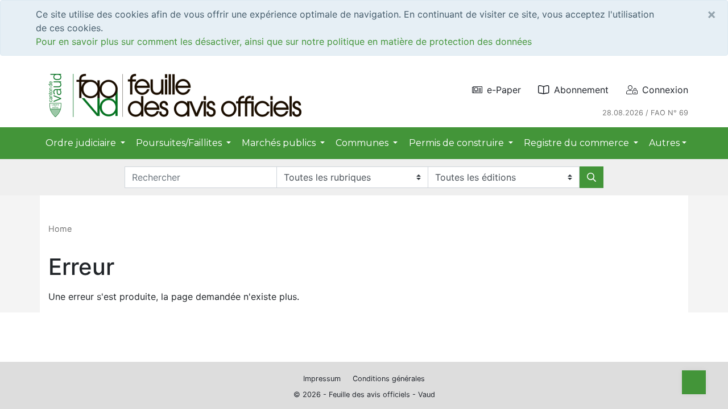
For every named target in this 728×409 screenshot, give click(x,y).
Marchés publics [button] (280, 142)
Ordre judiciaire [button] (82, 142)
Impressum (322, 378)
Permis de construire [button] (457, 142)
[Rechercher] (591, 177)
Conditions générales (389, 378)
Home (60, 228)
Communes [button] (363, 142)
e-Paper (504, 89)
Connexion (665, 89)
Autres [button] (664, 142)
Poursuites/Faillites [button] (180, 142)
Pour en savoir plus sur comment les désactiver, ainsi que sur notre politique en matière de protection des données (284, 41)
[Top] (694, 382)
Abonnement (581, 89)
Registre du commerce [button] (577, 142)
